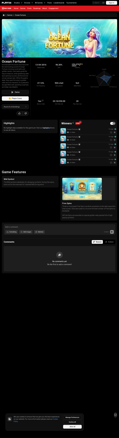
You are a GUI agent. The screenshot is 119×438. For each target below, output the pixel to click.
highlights (46, 128)
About (44, 8)
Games (22, 8)
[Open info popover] (73, 123)
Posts (49, 3)
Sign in (111, 3)
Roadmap (37, 8)
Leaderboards (59, 3)
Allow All (72, 427)
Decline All (72, 422)
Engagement (53, 8)
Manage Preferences (72, 417)
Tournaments (71, 3)
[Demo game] (114, 132)
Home (16, 8)
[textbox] (59, 226)
